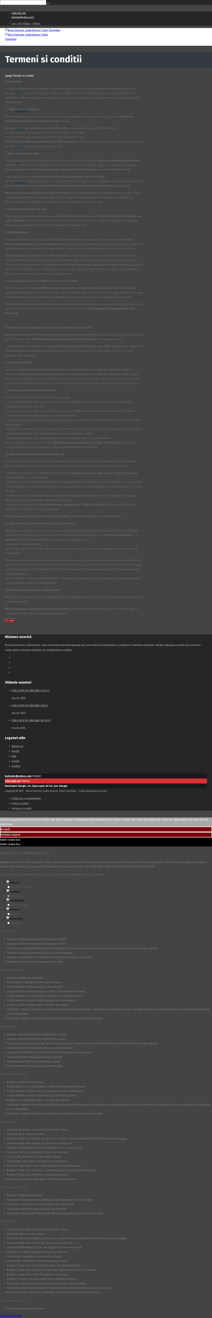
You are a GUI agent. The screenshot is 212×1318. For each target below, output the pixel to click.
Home (8, 75)
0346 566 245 (13, 780)
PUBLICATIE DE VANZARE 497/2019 (31, 720)
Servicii (15, 751)
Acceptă (10, 620)
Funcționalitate (19, 905)
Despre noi (17, 746)
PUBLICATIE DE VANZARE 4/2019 (30, 705)
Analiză (15, 914)
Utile (14, 756)
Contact (16, 766)
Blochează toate (20, 887)
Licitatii (15, 761)
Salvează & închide (11, 1315)
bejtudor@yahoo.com (18, 776)
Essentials (17, 896)
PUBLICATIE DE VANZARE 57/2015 (30, 690)
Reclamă (16, 923)
